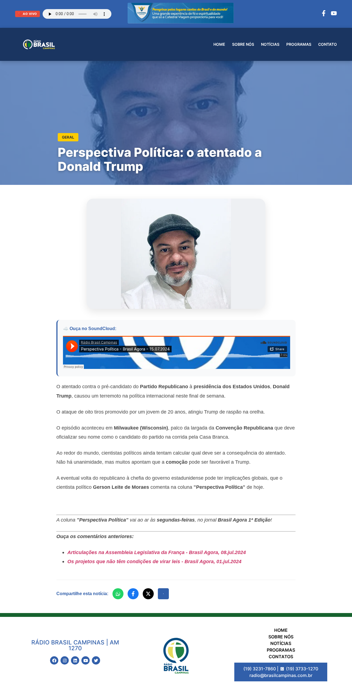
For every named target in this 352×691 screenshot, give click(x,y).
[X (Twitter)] (148, 593)
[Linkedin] (75, 660)
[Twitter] (96, 660)
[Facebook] (324, 14)
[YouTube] (334, 14)
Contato (327, 44)
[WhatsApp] (117, 593)
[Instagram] (65, 660)
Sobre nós (243, 44)
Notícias (270, 44)
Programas (298, 44)
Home (219, 44)
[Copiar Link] (163, 593)
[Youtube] (85, 660)
